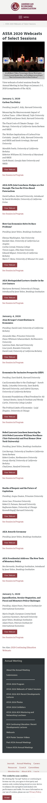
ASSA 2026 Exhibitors (16, 707)
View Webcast (9, 169)
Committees (33, 767)
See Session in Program (12, 175)
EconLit (22, 767)
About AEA (26, 771)
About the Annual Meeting (18, 670)
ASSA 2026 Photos (14, 702)
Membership (13, 771)
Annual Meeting (13, 661)
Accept (7, 797)
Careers (36, 763)
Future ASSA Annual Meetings (19, 747)
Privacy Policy (35, 792)
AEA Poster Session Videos (18, 737)
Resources (12, 767)
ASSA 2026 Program (15, 684)
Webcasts (10, 732)
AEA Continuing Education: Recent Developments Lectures (21, 726)
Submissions (11, 675)
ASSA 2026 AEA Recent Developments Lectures (23, 695)
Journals (10, 763)
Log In (36, 771)
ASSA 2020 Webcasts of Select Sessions (20, 24)
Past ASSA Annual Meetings (18, 742)
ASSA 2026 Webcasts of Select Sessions (23, 689)
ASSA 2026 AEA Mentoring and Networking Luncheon (20, 714)
